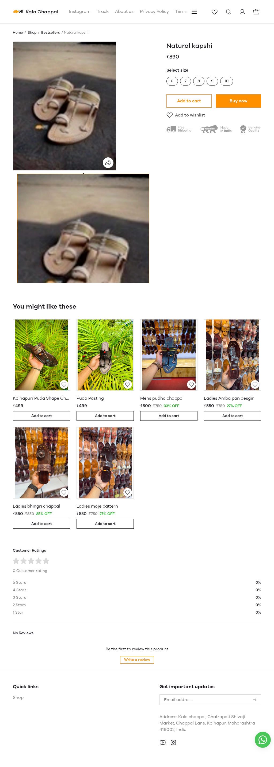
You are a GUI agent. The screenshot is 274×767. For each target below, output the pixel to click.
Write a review (137, 659)
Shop (32, 32)
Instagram (79, 11)
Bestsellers (50, 32)
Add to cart (189, 100)
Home (18, 32)
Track (103, 11)
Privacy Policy (154, 11)
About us (124, 11)
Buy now (239, 100)
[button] (83, 256)
